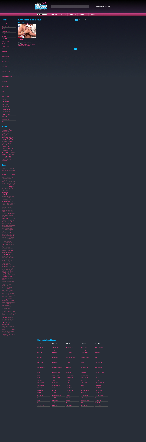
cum (3, 217)
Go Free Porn (40, 402)
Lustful (82, 385)
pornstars (8, 295)
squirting (6, 314)
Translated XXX (84, 395)
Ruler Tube (4, 121)
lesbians (10, 271)
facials (9, 232)
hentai (3, 256)
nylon (3, 287)
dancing (7, 220)
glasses (8, 247)
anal (3, 173)
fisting (12, 237)
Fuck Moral (54, 362)
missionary (13, 280)
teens (4, 322)
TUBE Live (39, 392)
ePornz (82, 387)
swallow (10, 317)
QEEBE (68, 382)
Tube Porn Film (5, 106)
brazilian (6, 199)
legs (6, 271)
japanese (5, 266)
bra (3, 199)
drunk (7, 228)
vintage (4, 332)
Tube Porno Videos (99, 382)
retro (9, 300)
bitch (11, 188)
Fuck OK (68, 360)
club (9, 210)
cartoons (4, 204)
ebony (11, 228)
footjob (11, 238)
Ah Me (4, 130)
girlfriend (4, 246)
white (13, 334)
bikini (3, 188)
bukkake (4, 203)
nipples (10, 284)
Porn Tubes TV (84, 370)
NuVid (10, 141)
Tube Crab (4, 59)
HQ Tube (97, 380)
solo (8, 311)
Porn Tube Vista (99, 347)
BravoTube (5, 135)
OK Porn (68, 362)
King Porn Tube (70, 375)
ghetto (12, 244)
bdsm (6, 181)
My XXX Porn (55, 382)
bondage (4, 196)
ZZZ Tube (68, 350)
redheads (5, 300)
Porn (96, 357)
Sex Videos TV (40, 395)
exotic (9, 231)
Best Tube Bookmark (57, 367)
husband (10, 261)
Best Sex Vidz (55, 357)
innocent (8, 263)
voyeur (8, 332)
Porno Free (69, 387)
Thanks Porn (40, 397)
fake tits (4, 234)
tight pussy (11, 326)
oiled (10, 287)
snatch (8, 309)
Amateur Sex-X (5, 23)
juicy (8, 268)
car (14, 203)
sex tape (4, 303)
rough (3, 302)
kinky (11, 268)
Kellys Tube (69, 397)
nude (3, 285)
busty (9, 203)
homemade (11, 257)
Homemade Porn (56, 355)
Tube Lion (4, 66)
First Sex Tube (5, 79)
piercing (7, 293)
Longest (84, 19)
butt (12, 203)
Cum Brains (69, 352)
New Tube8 (54, 397)
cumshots (5, 219)
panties (4, 292)
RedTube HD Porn (99, 372)
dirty (3, 223)
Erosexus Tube (5, 46)
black (7, 190)
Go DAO (68, 400)
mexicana (10, 278)
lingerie (9, 273)
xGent (53, 360)
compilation (10, 211)
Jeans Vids (4, 51)
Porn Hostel (83, 380)
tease (11, 320)
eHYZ (38, 375)
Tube (38, 377)
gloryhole (4, 248)
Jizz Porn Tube (55, 402)
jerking (13, 266)
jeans (10, 266)
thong (11, 322)
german (8, 244)
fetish (4, 235)
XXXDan (20, 39)
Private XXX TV (55, 370)
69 (8, 168)
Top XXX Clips (5, 56)
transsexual (8, 329)
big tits (12, 187)
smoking (4, 309)
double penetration (7, 226)
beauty (4, 183)
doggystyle (5, 225)
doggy (10, 223)
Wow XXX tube (55, 375)
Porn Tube (68, 385)
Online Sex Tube (85, 375)
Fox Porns (97, 377)
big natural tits (5, 187)
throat (11, 324)
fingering (11, 235)
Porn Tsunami (5, 86)
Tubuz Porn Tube (6, 114)
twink (13, 329)
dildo (14, 222)
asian (4, 175)
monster (11, 283)
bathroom (10, 180)
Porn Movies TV (55, 400)
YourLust (4, 161)
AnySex (4, 131)
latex (12, 269)
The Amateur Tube (56, 395)
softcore (4, 311)
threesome (5, 324)
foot (8, 238)
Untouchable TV (99, 350)
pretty (6, 296)
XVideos (5, 159)
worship (13, 335)
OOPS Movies (5, 41)
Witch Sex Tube (5, 119)
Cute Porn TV (84, 355)
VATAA (67, 370)
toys (12, 328)
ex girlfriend (5, 231)
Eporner (11, 137)
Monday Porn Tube (6, 109)
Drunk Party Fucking (7, 76)
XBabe (13, 154)
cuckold (13, 215)
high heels (5, 257)
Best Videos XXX (85, 400)
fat (7, 234)
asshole (4, 177)
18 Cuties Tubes (6, 53)
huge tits (10, 260)
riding (12, 300)
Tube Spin (83, 365)
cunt (11, 218)
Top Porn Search (70, 402)
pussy (4, 299)
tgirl (9, 322)
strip (8, 316)
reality (10, 299)
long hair (4, 274)
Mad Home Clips (6, 31)
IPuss (38, 400)
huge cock (4, 260)
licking (4, 273)
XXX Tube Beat (84, 402)
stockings (12, 314)
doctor (6, 223)
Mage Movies (40, 385)
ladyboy (8, 269)
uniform (4, 331)
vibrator (12, 331)
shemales (5, 305)
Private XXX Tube (70, 355)
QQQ (3, 91)
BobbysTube (5, 104)
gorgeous (10, 248)
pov (3, 296)
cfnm (13, 206)
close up (4, 210)
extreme (4, 232)
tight (7, 326)
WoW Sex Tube (5, 61)
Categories (54, 14)
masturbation (7, 276)
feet (9, 234)
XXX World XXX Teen (7, 69)
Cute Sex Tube (55, 347)
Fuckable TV (84, 397)
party (14, 292)
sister (7, 307)
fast (32, 23)
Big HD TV (97, 402)
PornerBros (5, 145)
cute (13, 219)
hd (12, 254)
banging (9, 178)
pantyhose (9, 292)
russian (8, 302)
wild (10, 335)
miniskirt (7, 280)
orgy (3, 290)
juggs (5, 268)
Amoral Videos (40, 405)
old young (4, 289)
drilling (4, 228)
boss (3, 197)
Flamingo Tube (5, 43)
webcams (5, 334)
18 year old (4, 168)
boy (9, 197)
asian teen (8, 175)
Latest (79, 19)
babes (13, 177)
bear (14, 181)
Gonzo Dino (98, 405)
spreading (13, 313)
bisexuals (7, 188)
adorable (12, 168)
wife (7, 336)
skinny (11, 307)
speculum (4, 313)
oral (8, 289)
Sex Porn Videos (85, 390)
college (4, 212)
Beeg (8, 131)
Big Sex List (5, 48)
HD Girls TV (98, 400)
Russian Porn (84, 347)
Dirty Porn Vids (98, 362)
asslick (8, 177)
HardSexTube (8, 139)
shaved (9, 304)
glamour (4, 247)
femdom (13, 234)
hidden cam (8, 256)
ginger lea (28, 23)
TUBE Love (40, 390)
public (10, 296)
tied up (3, 326)
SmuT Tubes (5, 81)
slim (6, 308)
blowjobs (6, 194)
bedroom (9, 183)
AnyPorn (9, 130)
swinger (9, 319)
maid (8, 274)
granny (4, 250)
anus (10, 172)
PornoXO (5, 149)
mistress (4, 281)
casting (11, 204)
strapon (4, 316)
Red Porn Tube (69, 347)
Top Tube (63, 14)
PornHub (5, 147)
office (6, 287)
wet (10, 334)
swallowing (4, 319)
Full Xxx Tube (69, 377)
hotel (3, 259)
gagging (4, 242)
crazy (3, 215)
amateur (6, 170)
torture (8, 328)
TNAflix (12, 152)
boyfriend (13, 197)
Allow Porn (54, 390)
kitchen (3, 269)
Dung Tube (4, 64)
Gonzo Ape (83, 372)
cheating (4, 207)
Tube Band (68, 367)
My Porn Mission (56, 385)
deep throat (5, 222)
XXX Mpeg (83, 350)
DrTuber (5, 137)
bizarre (3, 190)
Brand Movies (40, 382)
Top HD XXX (98, 360)
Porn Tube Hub (69, 390)
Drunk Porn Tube (6, 84)
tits (5, 328)
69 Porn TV (98, 355)
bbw (3, 181)
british (10, 199)
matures (4, 278)
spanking (12, 311)
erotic (6, 229)
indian (3, 263)
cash (8, 204)
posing (13, 295)
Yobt (10, 159)
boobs (9, 196)
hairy (3, 252)
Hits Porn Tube (5, 26)
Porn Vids (4, 28)
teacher (7, 320)
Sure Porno (54, 352)
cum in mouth (9, 217)
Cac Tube (68, 365)
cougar (4, 213)
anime (7, 172)
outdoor (11, 290)
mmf (8, 281)
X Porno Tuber (84, 352)
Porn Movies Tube (70, 357)
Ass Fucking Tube (6, 111)
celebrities (8, 206)
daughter (12, 220)
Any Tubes (4, 33)
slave (3, 308)
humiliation (4, 261)
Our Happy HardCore (100, 365)
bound (6, 197)
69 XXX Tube (84, 382)
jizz (2, 268)
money (6, 283)
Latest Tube (72, 14)
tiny (3, 328)
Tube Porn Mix (5, 101)
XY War (68, 380)
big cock (12, 185)
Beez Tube (68, 372)
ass (13, 175)
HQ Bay (68, 395)
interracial (5, 265)
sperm (8, 313)
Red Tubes (40, 387)
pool (3, 295)
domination (12, 225)
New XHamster (40, 367)
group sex (9, 250)
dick (10, 222)
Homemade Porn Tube (7, 74)
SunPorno (6, 152)
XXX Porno (40, 380)
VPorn (9, 154)
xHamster (6, 157)
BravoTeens (5, 133)
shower (4, 307)
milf (3, 280)
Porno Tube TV (55, 405)
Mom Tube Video (6, 96)
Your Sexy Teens (6, 71)
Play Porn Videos (85, 357)
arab (13, 172)
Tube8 (4, 155)
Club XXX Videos (56, 377)
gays (3, 244)
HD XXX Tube (98, 367)
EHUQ (53, 350)
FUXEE (82, 362)
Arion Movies (5, 89)
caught (3, 206)
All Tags (93, 14)
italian (10, 264)
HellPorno (4, 141)
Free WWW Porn (56, 372)
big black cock (5, 184)
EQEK (53, 380)
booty (13, 196)
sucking (5, 318)
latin (3, 271)
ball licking (4, 178)
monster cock (5, 284)
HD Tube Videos (99, 395)
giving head (10, 246)
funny (9, 241)
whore (3, 335)
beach (10, 181)
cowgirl (13, 213)
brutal (12, 201)
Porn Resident (98, 390)
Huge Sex (68, 392)
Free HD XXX (98, 392)
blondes (5, 192)
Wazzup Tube (98, 385)
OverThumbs (6, 143)
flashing (4, 238)
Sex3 (3, 150)
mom (3, 283)
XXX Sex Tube (40, 370)
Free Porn (54, 365)
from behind (5, 241)
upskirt (8, 331)
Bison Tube (69, 405)
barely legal (4, 180)
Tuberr (53, 387)
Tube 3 (96, 370)
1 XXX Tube (5, 38)
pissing (12, 293)
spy (3, 314)
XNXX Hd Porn (98, 375)
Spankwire (8, 150)
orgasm (12, 289)
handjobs (8, 252)
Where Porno (84, 392)
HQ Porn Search (85, 360)
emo (3, 229)
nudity (7, 285)
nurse (10, 285)
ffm (7, 235)
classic (8, 208)
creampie (8, 215)
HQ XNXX (54, 392)
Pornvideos (97, 352)
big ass (13, 183)
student (11, 316)
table (13, 319)
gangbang (9, 242)
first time (4, 237)
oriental (6, 290)
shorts (9, 305)
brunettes (6, 201)
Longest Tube (83, 14)
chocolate (9, 207)
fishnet (8, 237)
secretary (12, 302)
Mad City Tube (5, 94)
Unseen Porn (5, 99)
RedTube (12, 149)
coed (11, 210)
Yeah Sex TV (98, 397)
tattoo (3, 320)
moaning (11, 281)
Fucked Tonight (84, 377)
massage (12, 274)
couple (8, 213)
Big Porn (4, 36)
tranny (3, 329)
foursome (4, 240)
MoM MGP (4, 116)
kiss (14, 268)
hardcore (6, 254)
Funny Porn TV (98, 387)
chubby (4, 208)
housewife (7, 259)
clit (11, 208)
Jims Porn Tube (84, 405)
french (8, 240)
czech (3, 220)
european (10, 229)
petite (3, 293)
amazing (12, 170)
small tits (10, 308)
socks (11, 309)
